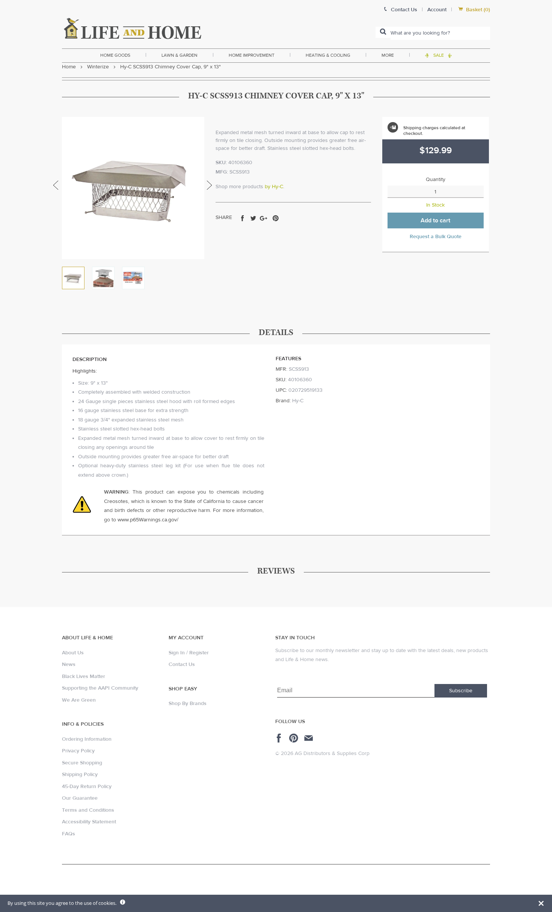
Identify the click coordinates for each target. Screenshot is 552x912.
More (388, 55)
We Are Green (79, 700)
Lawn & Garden (179, 55)
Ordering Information (87, 739)
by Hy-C (274, 186)
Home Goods (115, 55)
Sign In (177, 652)
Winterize (98, 66)
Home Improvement (251, 55)
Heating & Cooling (328, 55)
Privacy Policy (78, 750)
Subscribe (460, 690)
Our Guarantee (80, 798)
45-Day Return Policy (87, 786)
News (68, 664)
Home (69, 66)
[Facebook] (280, 738)
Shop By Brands (188, 703)
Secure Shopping (82, 762)
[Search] (383, 32)
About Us (73, 652)
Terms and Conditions (88, 810)
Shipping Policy (80, 774)
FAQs (68, 833)
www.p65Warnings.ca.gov (147, 519)
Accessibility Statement (89, 821)
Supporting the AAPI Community (100, 688)
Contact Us (182, 664)
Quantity (435, 179)
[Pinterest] (294, 738)
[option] (133, 188)
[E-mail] (309, 738)
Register (199, 652)
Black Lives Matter (83, 676)
